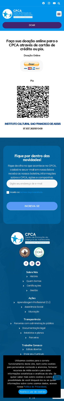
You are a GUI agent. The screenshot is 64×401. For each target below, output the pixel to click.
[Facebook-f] (26, 263)
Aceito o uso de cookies (33, 391)
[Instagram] (49, 3)
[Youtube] (54, 3)
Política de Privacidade (35, 386)
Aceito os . (26, 192)
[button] (59, 3)
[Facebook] (43, 3)
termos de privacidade (31, 192)
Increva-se (32, 206)
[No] (57, 377)
